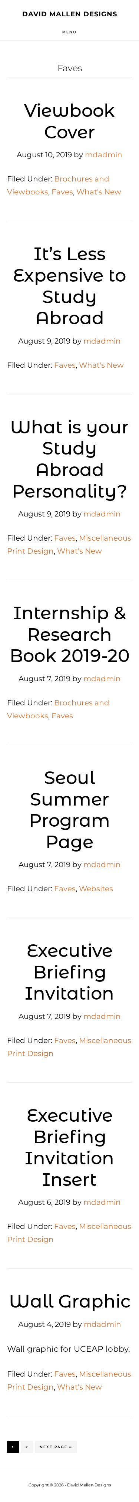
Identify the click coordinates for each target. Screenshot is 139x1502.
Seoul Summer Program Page (69, 810)
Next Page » (55, 1448)
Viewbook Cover (69, 121)
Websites (96, 888)
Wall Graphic (69, 1301)
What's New (98, 191)
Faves (62, 191)
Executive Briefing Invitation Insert (69, 1147)
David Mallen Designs (69, 14)
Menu (69, 32)
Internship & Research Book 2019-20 (70, 634)
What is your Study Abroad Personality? (69, 459)
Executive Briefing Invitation (69, 972)
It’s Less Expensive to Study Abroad (69, 286)
